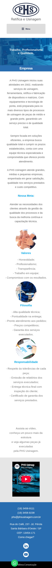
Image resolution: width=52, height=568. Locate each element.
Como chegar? (26, 537)
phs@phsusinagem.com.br (26, 517)
